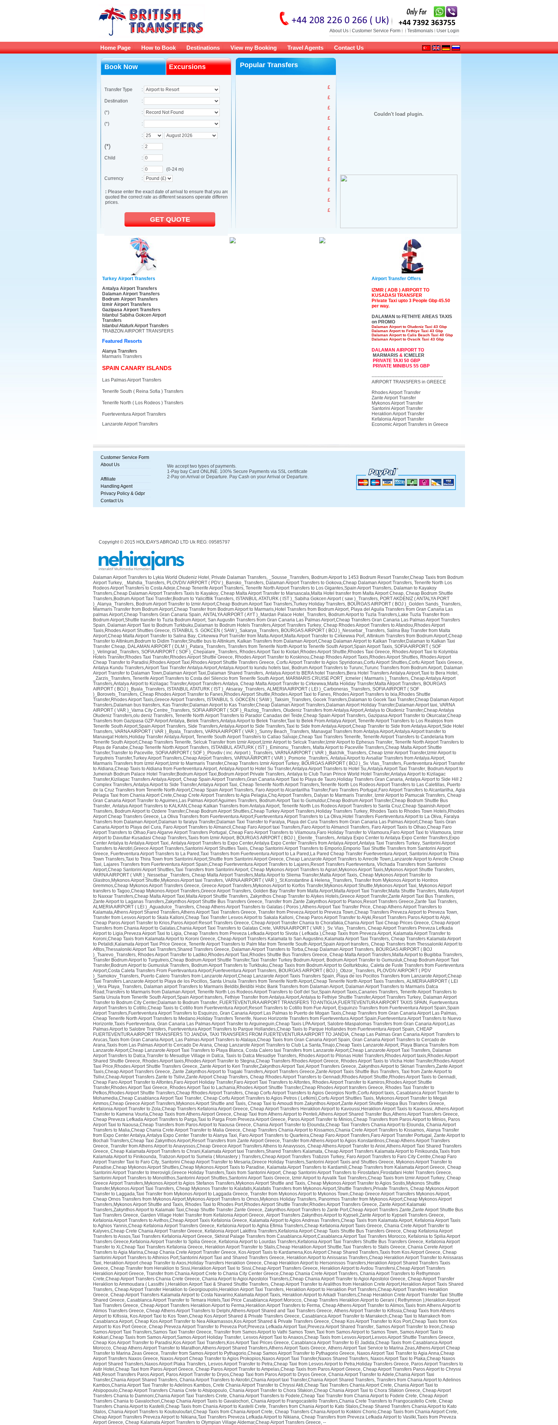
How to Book (158, 47)
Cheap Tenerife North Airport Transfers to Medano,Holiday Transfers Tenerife (172, 1018)
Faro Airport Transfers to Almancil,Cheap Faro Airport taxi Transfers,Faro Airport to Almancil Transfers (266, 827)
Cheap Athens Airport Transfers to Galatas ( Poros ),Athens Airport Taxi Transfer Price (283, 907)
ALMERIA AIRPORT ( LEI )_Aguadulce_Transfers (143, 907)
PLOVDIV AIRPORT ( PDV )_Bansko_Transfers (215, 582)
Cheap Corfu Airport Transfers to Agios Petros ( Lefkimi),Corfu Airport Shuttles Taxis (288, 1098)
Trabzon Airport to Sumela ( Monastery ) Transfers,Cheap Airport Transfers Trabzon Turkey (251, 1156)
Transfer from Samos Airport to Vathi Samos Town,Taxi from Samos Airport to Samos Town (305, 1332)
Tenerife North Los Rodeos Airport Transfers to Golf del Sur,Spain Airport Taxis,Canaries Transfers (297, 992)
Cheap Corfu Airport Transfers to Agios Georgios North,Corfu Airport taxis (319, 1093)
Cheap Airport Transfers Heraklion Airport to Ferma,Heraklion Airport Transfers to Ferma (230, 1305)
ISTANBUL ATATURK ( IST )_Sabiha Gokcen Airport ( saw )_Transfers (307, 598)
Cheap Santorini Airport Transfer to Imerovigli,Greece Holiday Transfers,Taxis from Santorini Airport (277, 1170)
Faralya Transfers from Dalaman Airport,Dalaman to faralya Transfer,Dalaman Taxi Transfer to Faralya (276, 819)
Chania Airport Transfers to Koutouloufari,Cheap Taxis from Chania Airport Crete (190, 1411)
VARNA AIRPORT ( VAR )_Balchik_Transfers (320, 752)
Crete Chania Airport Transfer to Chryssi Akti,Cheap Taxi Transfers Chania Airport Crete (302, 1385)
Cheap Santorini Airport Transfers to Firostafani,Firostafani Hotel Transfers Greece (367, 1172)
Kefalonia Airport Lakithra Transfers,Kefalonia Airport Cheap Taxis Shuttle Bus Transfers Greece (303, 1231)
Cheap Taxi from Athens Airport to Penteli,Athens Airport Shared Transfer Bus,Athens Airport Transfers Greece (345, 1114)
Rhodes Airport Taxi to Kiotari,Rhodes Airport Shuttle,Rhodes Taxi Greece (315, 651)
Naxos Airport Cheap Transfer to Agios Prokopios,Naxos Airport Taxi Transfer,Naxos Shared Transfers (264, 1358)
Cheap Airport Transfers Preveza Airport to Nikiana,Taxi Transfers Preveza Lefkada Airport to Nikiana (196, 1417)
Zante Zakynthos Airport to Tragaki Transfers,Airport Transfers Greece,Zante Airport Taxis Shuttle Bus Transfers (285, 1071)
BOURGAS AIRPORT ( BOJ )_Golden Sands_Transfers (403, 604)
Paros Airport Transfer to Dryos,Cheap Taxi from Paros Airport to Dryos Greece (246, 1374)
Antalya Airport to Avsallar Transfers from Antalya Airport (387, 758)
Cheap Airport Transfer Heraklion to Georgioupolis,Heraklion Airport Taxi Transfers (199, 1289)
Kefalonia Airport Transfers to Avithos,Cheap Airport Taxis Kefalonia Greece (170, 1220)
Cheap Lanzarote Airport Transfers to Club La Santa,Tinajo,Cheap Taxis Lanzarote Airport (306, 1045)
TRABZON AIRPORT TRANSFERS (137, 331)
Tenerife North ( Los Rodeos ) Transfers (142, 402)
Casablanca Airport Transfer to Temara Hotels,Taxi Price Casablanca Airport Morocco (214, 1300)
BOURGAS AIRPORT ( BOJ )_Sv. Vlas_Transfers (351, 763)
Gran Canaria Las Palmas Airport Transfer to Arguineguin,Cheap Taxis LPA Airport (241, 1023)
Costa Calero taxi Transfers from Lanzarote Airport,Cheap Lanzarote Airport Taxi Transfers (338, 1050)
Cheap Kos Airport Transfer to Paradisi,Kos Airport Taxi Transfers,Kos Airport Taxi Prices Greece (191, 1342)
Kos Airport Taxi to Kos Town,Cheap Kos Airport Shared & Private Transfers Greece (214, 1316)
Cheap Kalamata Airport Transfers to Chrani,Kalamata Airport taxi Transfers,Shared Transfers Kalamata (216, 1151)
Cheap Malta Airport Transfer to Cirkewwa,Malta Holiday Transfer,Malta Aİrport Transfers (330, 683)
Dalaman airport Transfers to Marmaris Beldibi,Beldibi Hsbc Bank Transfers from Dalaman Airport (243, 986)
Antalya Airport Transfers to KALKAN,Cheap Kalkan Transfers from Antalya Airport (195, 806)
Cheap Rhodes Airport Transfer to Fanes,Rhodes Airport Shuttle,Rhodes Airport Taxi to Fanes (235, 694)
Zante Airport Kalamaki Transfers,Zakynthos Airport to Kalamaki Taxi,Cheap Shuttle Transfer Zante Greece (259, 1207)
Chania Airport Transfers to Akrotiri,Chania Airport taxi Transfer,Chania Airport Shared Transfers (277, 1379)
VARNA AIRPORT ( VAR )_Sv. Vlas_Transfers (319, 928)
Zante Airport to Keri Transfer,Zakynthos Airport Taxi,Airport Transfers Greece (278, 1066)
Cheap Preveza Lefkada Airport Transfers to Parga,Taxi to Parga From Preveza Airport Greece (189, 1119)
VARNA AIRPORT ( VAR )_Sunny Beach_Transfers (257, 731)
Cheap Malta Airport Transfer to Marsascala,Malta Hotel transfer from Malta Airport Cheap (312, 593)
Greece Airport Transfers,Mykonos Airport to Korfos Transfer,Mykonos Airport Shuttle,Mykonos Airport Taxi (309, 885)
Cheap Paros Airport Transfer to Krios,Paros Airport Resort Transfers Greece (171, 922)
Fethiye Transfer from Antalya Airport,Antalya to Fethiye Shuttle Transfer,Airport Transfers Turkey (323, 997)
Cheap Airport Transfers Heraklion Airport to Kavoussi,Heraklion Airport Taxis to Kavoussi (341, 1108)
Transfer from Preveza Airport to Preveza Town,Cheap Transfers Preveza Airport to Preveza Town (357, 912)
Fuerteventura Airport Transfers (134, 414)
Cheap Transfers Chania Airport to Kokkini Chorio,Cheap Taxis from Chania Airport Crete (366, 1411)
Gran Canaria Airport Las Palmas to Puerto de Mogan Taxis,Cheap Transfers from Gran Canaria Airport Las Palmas (338, 1013)
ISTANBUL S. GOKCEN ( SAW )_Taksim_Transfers (259, 699)
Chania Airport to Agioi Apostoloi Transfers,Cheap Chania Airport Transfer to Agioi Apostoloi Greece (303, 1279)
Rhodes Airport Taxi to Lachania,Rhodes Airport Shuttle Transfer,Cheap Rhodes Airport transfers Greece (276, 1087)
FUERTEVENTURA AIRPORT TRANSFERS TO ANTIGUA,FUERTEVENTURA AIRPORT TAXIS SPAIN (323, 1002)
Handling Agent (116, 486)
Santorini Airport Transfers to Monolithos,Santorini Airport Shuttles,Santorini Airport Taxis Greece (191, 1178)
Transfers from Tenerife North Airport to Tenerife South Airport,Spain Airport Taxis (310, 646)
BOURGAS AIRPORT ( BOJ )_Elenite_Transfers (285, 837)
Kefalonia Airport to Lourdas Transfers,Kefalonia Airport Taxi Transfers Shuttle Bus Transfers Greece (321, 1241)
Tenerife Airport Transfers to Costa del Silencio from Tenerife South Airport (208, 678)
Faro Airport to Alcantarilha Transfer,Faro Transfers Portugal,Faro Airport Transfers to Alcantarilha (354, 790)
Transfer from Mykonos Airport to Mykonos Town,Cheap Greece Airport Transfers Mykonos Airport (349, 1193)
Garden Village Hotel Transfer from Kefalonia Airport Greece (202, 1215)
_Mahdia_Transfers (144, 582)
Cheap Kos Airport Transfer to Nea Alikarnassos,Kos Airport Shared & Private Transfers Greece (232, 1321)
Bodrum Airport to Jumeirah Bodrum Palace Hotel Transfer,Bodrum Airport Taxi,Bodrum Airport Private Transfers (278, 771)
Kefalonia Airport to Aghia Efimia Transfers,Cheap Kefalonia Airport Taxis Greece (299, 1225)
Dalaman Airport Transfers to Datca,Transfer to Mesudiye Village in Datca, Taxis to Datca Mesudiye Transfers (272, 1053)
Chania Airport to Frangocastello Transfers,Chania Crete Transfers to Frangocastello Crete (344, 1401)
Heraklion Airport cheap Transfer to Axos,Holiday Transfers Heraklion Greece (183, 1263)
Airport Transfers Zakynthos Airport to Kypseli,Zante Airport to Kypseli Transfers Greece (355, 1215)
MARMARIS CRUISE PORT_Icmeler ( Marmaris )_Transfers (347, 678)
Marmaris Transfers (122, 356)
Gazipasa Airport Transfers (131, 309)
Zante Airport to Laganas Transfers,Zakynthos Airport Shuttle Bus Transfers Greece (177, 901)
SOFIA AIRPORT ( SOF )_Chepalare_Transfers (189, 651)
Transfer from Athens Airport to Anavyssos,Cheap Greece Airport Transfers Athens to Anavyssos (207, 1146)
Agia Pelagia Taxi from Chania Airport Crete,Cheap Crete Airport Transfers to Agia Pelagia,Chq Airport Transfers (279, 792)
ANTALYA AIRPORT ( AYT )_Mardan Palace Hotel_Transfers (264, 614)
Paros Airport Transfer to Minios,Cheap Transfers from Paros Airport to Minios (367, 1119)
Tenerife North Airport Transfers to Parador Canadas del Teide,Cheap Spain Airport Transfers (270, 715)
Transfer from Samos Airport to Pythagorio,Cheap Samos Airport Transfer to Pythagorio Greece (258, 1353)
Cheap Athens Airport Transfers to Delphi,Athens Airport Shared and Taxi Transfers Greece (239, 1310)
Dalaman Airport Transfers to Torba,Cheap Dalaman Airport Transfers (303, 949)
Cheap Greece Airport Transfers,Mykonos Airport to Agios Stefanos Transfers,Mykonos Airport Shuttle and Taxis (277, 1180)
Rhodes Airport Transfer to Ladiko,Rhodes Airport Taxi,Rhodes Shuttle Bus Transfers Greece (232, 954)
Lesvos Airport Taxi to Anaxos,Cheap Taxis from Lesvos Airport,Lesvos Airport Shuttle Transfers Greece (348, 1337)
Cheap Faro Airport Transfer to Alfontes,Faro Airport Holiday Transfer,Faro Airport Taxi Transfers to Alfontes (201, 1082)
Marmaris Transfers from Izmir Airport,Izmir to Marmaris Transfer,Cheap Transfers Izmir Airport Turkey (196, 763)
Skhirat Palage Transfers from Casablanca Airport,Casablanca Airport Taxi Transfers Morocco (310, 1236)
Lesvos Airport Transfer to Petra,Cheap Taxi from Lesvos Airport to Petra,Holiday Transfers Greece (308, 1364)
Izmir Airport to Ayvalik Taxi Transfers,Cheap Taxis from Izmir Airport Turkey (368, 1178)
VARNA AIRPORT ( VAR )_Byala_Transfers (159, 731)
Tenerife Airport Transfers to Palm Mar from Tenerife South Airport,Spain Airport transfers (279, 944)
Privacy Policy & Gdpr (123, 493)
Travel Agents (305, 47)
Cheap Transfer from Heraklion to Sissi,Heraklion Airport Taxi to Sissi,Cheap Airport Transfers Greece (214, 1268)
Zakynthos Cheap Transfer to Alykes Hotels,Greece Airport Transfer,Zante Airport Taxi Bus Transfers (352, 896)
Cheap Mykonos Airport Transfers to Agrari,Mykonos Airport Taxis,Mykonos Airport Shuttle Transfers (352, 869)
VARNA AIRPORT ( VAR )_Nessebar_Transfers (141, 875)
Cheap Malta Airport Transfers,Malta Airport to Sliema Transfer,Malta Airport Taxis (274, 875)
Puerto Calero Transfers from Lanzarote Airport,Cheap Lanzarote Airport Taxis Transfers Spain (237, 976)
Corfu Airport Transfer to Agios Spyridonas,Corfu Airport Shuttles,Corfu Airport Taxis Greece (369, 662)
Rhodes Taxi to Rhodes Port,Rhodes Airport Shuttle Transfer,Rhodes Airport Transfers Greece (281, 1204)
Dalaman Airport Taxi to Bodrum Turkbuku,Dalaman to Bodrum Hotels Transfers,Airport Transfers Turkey (214, 625)
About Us (338, 30)
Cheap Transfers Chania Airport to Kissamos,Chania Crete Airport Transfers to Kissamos (333, 1130)
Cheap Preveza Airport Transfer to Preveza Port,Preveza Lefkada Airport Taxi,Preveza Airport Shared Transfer (261, 1326)
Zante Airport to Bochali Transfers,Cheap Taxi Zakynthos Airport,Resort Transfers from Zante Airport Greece (279, 1138)
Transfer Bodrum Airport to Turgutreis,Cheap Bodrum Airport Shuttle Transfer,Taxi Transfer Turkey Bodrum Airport (208, 960)
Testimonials (420, 30)
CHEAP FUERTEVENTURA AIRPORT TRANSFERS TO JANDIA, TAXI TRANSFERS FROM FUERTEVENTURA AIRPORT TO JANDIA (262, 1031)
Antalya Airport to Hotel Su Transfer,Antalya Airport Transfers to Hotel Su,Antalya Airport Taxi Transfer (322, 768)
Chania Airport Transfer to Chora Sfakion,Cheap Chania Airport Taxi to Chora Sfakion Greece (324, 1390)
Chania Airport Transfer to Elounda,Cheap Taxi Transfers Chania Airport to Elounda (338, 1124)
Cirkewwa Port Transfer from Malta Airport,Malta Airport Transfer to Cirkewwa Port (281, 635)
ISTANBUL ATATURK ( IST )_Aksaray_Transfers (216, 689)
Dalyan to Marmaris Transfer (343, 795)
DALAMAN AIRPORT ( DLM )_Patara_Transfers (176, 646)
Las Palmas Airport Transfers (131, 380)
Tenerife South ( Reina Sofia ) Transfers (142, 391)
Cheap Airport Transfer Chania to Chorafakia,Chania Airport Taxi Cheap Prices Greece (340, 922)
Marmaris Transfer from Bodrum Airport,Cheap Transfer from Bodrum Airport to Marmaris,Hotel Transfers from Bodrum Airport (220, 609)
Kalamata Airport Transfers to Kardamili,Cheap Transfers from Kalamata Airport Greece (356, 1167)
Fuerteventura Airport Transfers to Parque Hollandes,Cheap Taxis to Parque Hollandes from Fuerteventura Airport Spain (291, 1029)
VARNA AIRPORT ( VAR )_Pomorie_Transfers (281, 758)
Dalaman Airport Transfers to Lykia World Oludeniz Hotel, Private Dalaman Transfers (179, 577)
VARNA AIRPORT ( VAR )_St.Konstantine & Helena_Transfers (288, 880)
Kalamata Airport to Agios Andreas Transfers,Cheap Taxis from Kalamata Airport (330, 1220)
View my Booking (253, 47)
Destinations (203, 47)
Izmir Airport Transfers (126, 304)
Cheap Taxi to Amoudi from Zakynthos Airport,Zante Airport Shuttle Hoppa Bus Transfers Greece (346, 1103)
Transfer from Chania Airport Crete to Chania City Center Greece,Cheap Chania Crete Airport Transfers (252, 1273)
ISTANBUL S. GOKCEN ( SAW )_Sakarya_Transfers (225, 630)
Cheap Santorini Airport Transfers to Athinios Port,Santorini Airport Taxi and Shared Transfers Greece (275, 1255)
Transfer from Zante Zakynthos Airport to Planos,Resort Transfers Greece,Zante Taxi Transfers (361, 901)
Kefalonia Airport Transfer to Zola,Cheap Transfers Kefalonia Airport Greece (170, 1108)
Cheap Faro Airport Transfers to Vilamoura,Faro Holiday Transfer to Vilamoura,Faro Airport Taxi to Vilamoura (340, 832)
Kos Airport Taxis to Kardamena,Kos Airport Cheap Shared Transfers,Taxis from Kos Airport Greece (339, 1252)
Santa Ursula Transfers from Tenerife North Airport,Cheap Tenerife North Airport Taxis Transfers (307, 981)
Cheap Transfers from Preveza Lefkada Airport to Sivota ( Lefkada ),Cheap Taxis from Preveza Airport (287, 933)
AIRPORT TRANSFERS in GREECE (409, 382)
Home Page (115, 47)
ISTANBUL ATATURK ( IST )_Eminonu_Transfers (261, 747)
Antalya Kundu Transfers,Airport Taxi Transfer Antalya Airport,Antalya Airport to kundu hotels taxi (191, 667)
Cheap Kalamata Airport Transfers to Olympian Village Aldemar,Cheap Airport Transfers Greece (223, 1422)
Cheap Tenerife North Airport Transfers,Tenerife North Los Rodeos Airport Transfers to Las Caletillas (342, 784)
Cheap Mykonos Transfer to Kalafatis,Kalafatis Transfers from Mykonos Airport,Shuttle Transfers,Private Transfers (292, 1188)
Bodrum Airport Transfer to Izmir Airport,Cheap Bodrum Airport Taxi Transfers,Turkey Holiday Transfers (240, 604)
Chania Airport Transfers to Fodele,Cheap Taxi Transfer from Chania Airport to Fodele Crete (323, 1395)
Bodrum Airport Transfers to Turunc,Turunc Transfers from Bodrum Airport (366, 667)
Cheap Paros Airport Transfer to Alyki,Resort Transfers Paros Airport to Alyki (373, 917)
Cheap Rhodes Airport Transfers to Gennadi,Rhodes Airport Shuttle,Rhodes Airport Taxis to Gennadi (353, 1077)
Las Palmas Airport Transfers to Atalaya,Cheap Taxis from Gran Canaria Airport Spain (262, 1039)
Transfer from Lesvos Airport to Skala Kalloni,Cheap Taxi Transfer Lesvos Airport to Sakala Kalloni (193, 917)
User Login (448, 30)
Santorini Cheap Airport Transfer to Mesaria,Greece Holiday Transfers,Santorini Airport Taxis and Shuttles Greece (277, 1162)
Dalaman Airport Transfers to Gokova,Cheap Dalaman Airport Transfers (339, 582)
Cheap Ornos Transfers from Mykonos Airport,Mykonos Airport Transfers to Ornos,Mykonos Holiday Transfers (204, 1199)
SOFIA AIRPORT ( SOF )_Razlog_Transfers (236, 710)
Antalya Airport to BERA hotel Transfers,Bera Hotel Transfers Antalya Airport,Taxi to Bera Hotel (361, 673)
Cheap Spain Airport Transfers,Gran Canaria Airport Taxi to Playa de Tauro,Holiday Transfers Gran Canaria (293, 779)
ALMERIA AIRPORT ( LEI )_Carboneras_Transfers (318, 689)
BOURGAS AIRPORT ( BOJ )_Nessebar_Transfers (333, 630)
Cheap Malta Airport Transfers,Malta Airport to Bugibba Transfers (395, 954)
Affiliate (108, 479)
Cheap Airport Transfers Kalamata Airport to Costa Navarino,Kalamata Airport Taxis (195, 1294)
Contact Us (349, 47)
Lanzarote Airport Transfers (130, 424)
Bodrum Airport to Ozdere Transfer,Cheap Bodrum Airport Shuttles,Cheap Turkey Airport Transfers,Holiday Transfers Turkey (241, 811)
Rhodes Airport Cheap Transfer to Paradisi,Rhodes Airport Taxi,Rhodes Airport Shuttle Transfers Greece (272, 659)
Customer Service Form (376, 30)
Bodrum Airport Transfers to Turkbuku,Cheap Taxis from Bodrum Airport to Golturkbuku (279, 965)
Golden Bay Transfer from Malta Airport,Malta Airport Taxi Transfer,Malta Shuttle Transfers (344, 891)
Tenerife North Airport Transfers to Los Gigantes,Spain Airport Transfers (318, 588)
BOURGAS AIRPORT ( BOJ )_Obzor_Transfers (327, 970)
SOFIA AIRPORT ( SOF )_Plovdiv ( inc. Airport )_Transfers (214, 752)
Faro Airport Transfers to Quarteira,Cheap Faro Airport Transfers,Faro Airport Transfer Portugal (335, 1135)
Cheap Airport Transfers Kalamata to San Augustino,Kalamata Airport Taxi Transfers (303, 938)
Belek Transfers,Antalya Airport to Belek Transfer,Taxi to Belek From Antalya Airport (271, 721)
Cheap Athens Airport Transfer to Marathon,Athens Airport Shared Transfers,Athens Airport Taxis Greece (219, 1348)
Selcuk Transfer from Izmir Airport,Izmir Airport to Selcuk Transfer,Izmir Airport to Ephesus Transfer (292, 742)
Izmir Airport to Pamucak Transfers (410, 795)
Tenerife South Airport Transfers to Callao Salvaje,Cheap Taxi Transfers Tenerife (278, 736)
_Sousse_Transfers (289, 577)
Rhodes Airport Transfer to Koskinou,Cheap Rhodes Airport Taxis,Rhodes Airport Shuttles (326, 657)
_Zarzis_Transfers (111, 678)
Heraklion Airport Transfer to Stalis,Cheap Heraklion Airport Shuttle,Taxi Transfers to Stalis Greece (305, 1247)
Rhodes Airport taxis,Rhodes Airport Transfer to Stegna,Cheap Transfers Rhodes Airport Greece (240, 1061)
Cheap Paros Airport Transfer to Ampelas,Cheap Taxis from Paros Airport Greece (278, 1369)
